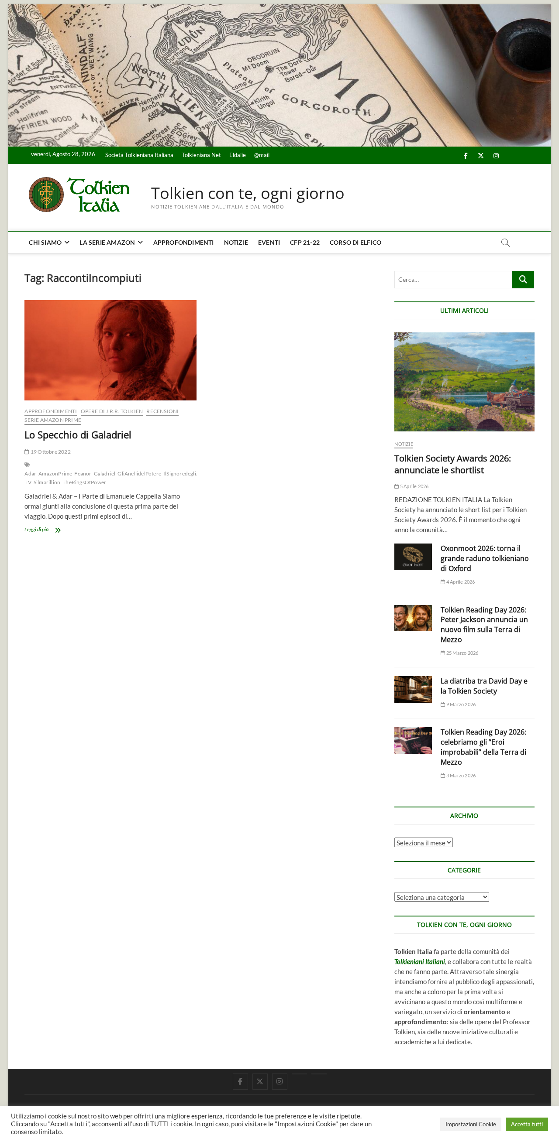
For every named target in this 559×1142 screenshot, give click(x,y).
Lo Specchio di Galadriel (77, 434)
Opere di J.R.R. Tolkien (112, 411)
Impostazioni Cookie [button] (470, 1124)
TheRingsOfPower (84, 482)
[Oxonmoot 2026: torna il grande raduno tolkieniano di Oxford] (413, 557)
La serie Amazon (107, 242)
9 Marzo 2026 (460, 704)
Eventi (269, 242)
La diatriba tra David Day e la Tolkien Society (484, 686)
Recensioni (162, 411)
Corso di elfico (355, 242)
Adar (30, 473)
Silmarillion (47, 482)
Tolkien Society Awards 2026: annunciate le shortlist (452, 464)
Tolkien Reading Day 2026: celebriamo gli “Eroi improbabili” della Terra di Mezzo (483, 747)
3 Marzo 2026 (460, 775)
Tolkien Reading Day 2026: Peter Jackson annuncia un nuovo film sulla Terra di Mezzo (484, 625)
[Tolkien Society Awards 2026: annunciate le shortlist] (464, 381)
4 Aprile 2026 (460, 582)
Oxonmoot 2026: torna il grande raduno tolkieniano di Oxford (485, 558)
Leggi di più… (48, 530)
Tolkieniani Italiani (419, 961)
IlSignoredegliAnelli (186, 473)
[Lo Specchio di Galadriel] (110, 350)
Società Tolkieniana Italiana (139, 154)
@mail (261, 154)
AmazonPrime (55, 473)
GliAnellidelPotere (139, 473)
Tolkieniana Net (201, 154)
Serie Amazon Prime (52, 420)
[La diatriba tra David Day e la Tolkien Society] (413, 689)
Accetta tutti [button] (527, 1124)
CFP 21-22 (305, 242)
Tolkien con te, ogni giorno (248, 193)
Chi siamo (45, 242)
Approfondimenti (183, 242)
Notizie (236, 242)
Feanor (82, 473)
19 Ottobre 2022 (50, 451)
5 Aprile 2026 (413, 486)
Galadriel (105, 473)
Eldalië (237, 154)
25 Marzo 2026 (461, 653)
